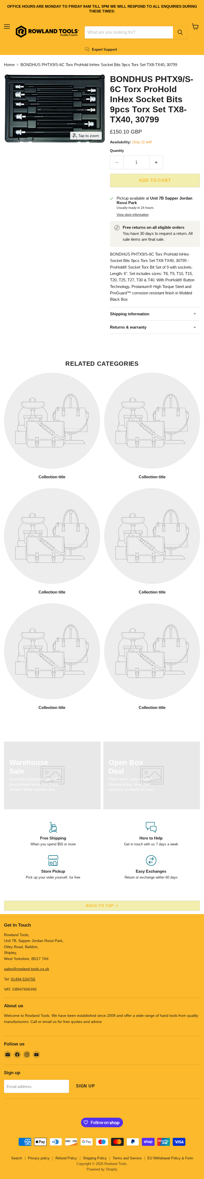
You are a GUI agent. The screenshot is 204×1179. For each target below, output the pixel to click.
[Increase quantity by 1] (156, 162)
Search (16, 1158)
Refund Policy (66, 1158)
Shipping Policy (95, 1158)
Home (9, 64)
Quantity (117, 151)
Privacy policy (39, 1158)
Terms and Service (127, 1158)
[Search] (180, 32)
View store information (133, 215)
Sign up (85, 1086)
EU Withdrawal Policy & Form (170, 1158)
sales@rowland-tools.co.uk (26, 969)
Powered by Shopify (102, 1169)
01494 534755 (23, 979)
